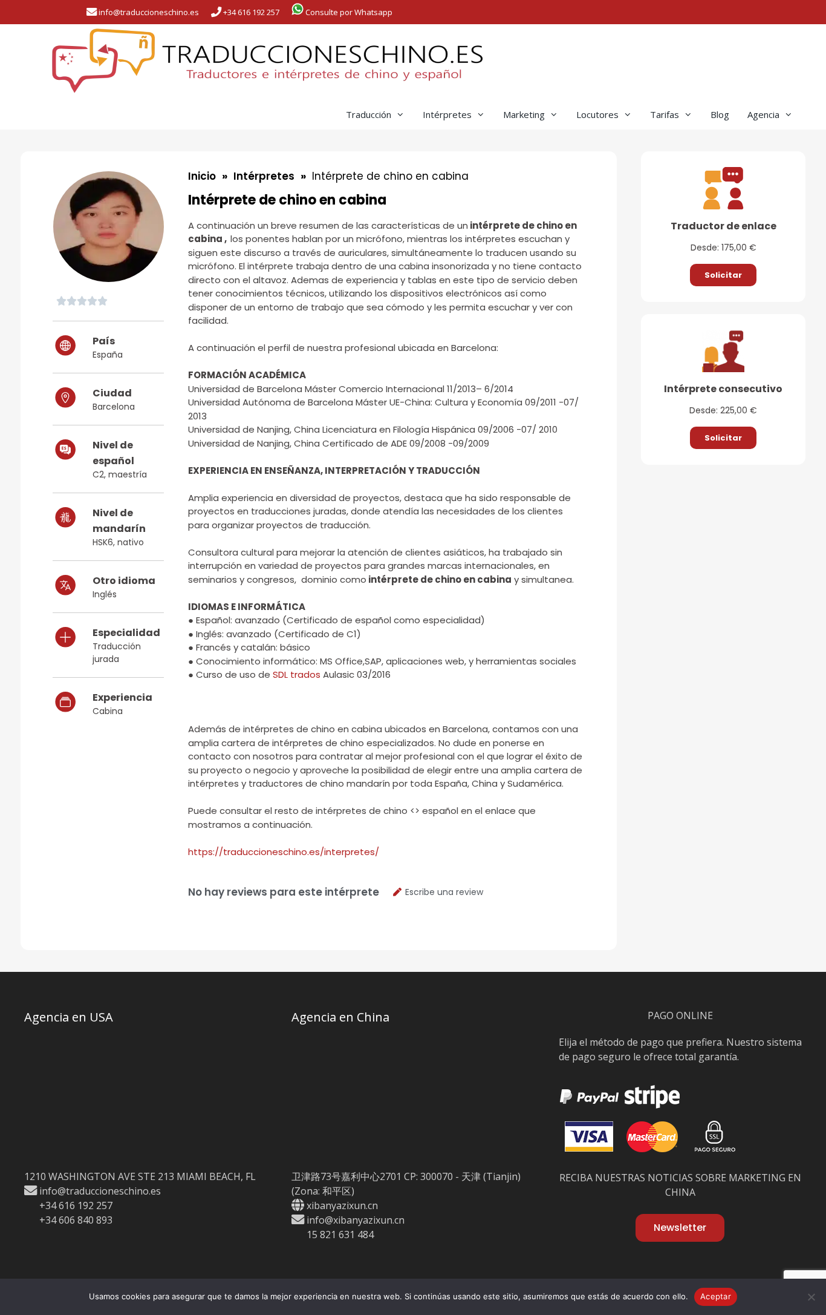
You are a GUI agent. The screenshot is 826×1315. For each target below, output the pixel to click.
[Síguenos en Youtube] (708, 12)
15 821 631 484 (339, 1234)
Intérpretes (263, 176)
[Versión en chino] (726, 12)
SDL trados (296, 674)
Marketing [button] (524, 114)
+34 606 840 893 (74, 1220)
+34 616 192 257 (250, 12)
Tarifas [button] (664, 114)
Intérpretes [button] (447, 114)
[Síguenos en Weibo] (686, 12)
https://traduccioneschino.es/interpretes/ (283, 851)
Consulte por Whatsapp (348, 12)
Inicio (202, 176)
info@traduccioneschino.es (99, 1191)
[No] (811, 1297)
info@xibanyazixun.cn (354, 1220)
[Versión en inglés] (739, 12)
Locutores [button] (597, 114)
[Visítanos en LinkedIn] (663, 12)
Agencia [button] (763, 114)
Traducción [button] (368, 114)
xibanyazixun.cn (342, 1205)
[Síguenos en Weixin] (641, 12)
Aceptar (715, 1296)
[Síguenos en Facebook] (619, 12)
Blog (720, 114)
